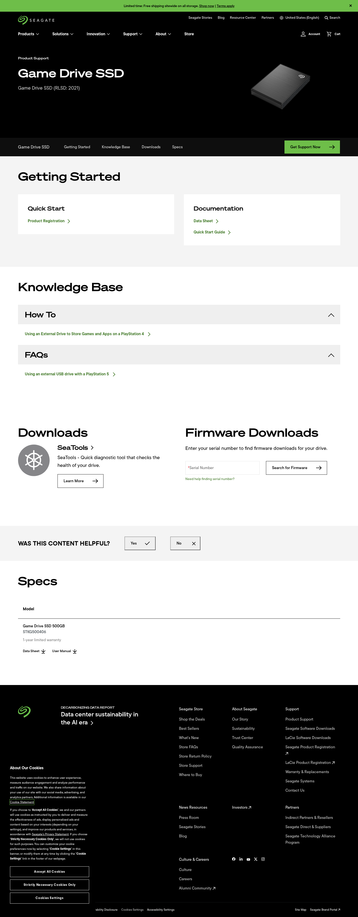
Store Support (191, 765)
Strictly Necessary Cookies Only (49, 884)
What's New (189, 738)
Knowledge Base (116, 147)
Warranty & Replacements (307, 772)
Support (130, 34)
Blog (221, 18)
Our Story (240, 719)
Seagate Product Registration (310, 747)
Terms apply (226, 6)
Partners (268, 18)
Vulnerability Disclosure (102, 909)
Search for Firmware (289, 468)
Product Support (299, 719)
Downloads (151, 147)
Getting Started (77, 147)
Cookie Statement (22, 802)
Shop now (206, 6)
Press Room (189, 818)
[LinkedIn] (241, 873)
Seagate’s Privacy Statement (50, 834)
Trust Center (243, 738)
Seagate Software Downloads (310, 728)
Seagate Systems (300, 781)
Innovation (96, 34)
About (161, 34)
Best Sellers (189, 728)
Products (26, 34)
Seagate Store (191, 709)
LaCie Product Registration (308, 763)
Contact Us (295, 790)
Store (189, 34)
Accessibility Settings (160, 910)
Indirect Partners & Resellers (309, 818)
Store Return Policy (196, 756)
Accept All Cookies (49, 871)
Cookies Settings (132, 909)
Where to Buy (191, 775)
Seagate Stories (200, 18)
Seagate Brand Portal (324, 909)
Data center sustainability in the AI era (99, 718)
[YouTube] (248, 873)
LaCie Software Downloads (308, 738)
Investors (240, 807)
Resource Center (243, 18)
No (179, 543)
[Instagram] (263, 873)
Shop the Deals (193, 719)
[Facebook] (234, 873)
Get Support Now (305, 147)
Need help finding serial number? (210, 479)
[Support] (141, 34)
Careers (186, 879)
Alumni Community (196, 888)
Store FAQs (189, 747)
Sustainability (244, 728)
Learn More (74, 481)
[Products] (37, 34)
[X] (255, 873)
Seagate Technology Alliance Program (310, 839)
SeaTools (72, 448)
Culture (186, 870)
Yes (134, 543)
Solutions (60, 34)
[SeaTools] (34, 460)
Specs (177, 147)
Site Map (300, 909)
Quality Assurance (248, 747)
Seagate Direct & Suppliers (308, 827)
